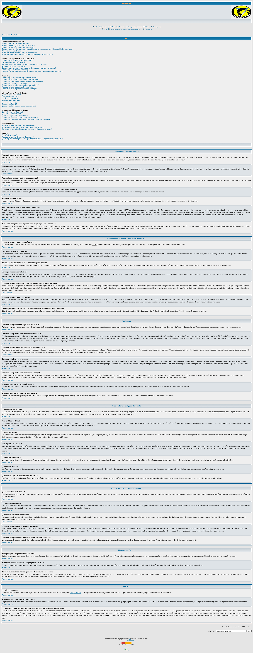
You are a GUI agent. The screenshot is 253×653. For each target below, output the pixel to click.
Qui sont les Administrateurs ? (12, 112)
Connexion (148, 29)
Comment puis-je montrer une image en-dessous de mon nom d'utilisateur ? (29, 68)
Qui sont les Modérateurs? (11, 114)
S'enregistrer (157, 27)
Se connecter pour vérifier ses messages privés (125, 29)
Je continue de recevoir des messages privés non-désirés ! (23, 127)
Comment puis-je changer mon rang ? (15, 70)
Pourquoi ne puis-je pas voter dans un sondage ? (19, 89)
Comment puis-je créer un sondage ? (15, 83)
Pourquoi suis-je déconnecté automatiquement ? (19, 47)
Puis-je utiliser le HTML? (10, 97)
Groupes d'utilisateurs (135, 27)
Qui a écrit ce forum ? (9, 135)
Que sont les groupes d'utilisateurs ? (15, 116)
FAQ (96, 27)
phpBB (131, 638)
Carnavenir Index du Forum (11, 35)
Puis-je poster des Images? (11, 100)
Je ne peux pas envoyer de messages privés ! (18, 125)
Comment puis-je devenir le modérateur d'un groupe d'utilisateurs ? (26, 119)
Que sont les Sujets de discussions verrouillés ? (19, 106)
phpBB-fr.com (130, 640)
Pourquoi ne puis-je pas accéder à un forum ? (18, 87)
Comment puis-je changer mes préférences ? (18, 61)
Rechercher (105, 27)
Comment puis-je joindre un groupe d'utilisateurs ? (20, 117)
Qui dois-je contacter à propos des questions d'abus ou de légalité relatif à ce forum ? (32, 139)
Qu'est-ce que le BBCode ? (11, 95)
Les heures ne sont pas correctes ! (14, 62)
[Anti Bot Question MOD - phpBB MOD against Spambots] (126, 643)
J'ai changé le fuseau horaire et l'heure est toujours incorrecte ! (24, 64)
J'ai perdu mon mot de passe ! (12, 51)
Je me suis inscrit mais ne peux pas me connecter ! (20, 53)
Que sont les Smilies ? (10, 99)
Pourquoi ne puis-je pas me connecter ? (16, 43)
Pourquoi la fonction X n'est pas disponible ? (18, 137)
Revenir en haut (7, 162)
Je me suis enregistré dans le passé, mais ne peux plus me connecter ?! (27, 55)
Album (147, 27)
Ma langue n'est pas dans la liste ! (14, 66)
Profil (105, 29)
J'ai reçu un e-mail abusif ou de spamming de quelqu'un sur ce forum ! (27, 129)
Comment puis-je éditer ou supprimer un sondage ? (20, 85)
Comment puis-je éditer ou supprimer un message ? (20, 80)
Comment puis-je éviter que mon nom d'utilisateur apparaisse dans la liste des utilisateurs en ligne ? (37, 49)
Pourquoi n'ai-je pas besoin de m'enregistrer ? (18, 45)
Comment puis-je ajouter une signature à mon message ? (22, 81)
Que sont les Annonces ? (11, 102)
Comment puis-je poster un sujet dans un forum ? (19, 78)
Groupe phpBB (75, 593)
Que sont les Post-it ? (9, 104)
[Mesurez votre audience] (126, 650)
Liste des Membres (118, 27)
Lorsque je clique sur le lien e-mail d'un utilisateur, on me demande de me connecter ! (32, 72)
